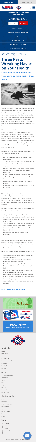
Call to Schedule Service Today (18, 13)
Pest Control (4, 353)
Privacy (3, 416)
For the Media (5, 392)
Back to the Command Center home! (13, 289)
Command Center (18, 28)
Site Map (3, 368)
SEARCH (23, 23)
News (2, 382)
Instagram (7, 430)
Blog (2, 385)
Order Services (5, 406)
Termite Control (5, 356)
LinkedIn (7, 433)
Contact (3, 399)
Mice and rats (5, 130)
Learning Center (5, 365)
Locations (4, 363)
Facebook (7, 425)
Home (3, 53)
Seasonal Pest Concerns (18, 44)
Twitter (6, 428)
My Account (4, 409)
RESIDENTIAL (9, 2)
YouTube (7, 423)
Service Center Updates (18, 49)
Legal (2, 413)
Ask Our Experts (5, 411)
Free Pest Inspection (6, 404)
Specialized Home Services (8, 361)
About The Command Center (18, 32)
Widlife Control (5, 358)
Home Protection (18, 40)
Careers (3, 387)
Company (3, 380)
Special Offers (5, 390)
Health (18, 36)
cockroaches (18, 194)
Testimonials (4, 377)
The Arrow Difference (7, 375)
